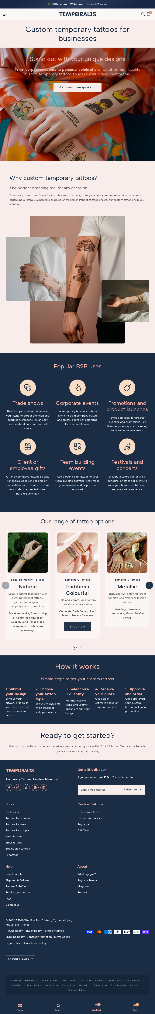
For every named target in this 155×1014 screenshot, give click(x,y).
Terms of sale (62, 936)
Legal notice (13, 943)
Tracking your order (18, 892)
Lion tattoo (85, 980)
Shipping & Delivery (17, 880)
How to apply (14, 874)
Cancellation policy (34, 943)
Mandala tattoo (134, 980)
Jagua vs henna (87, 880)
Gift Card (83, 830)
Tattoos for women (18, 818)
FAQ (8, 898)
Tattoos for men (16, 824)
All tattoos (12, 855)
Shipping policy (15, 936)
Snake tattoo (68, 985)
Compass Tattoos (77, 990)
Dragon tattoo (34, 985)
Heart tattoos (14, 836)
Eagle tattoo (100, 985)
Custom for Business (90, 818)
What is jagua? (87, 874)
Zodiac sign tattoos (18, 848)
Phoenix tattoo (118, 985)
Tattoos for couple (17, 830)
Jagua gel (84, 824)
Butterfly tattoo (50, 980)
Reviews (83, 892)
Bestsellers (12, 812)
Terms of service (53, 930)
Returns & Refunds (17, 886)
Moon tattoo (115, 980)
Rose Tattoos (32, 980)
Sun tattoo (134, 985)
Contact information (39, 936)
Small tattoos (14, 842)
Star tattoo (100, 980)
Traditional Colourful (77, 589)
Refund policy (14, 930)
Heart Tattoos (69, 980)
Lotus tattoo (51, 985)
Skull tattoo (84, 985)
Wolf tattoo (17, 985)
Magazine (83, 886)
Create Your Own (88, 812)
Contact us (12, 904)
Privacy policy (33, 930)
